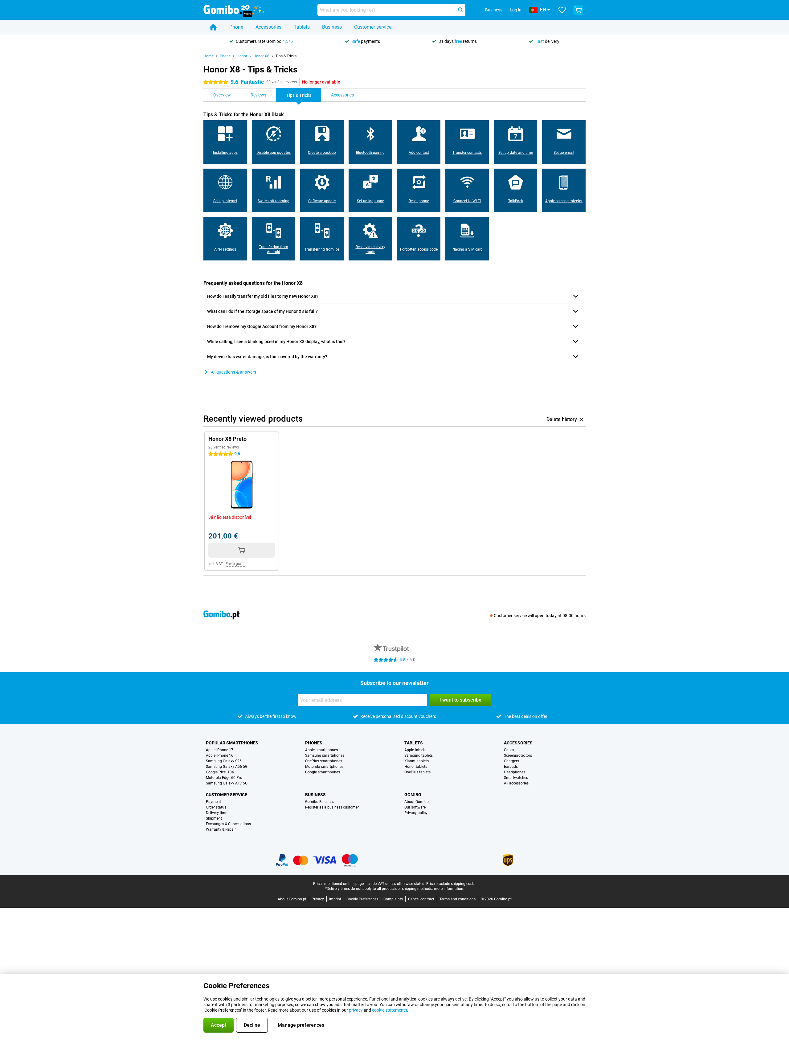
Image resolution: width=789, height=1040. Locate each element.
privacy (356, 1010)
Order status (216, 807)
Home (208, 56)
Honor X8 (261, 56)
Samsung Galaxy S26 (224, 761)
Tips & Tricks (286, 56)
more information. (449, 888)
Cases (509, 750)
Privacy (318, 899)
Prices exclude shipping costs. (451, 884)
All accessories (516, 783)
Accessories (268, 27)
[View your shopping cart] (578, 9)
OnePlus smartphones (323, 761)
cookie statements (389, 1010)
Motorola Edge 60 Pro (224, 778)
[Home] (213, 27)
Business (332, 27)
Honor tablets (415, 766)
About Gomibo (416, 802)
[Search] (460, 10)
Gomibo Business (319, 802)
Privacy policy (415, 813)
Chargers (511, 761)
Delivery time (216, 813)
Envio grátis (235, 564)
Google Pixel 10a (220, 772)
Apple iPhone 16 (219, 755)
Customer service (372, 27)
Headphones (514, 772)
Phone (236, 27)
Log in (515, 9)
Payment (213, 802)
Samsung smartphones (324, 755)
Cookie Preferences (362, 899)
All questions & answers (233, 372)
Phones (313, 742)
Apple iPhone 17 (219, 750)
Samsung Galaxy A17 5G (226, 783)
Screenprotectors (518, 755)
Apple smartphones (321, 750)
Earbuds (511, 766)
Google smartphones (322, 772)
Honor (242, 56)
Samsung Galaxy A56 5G (226, 766)
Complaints (393, 899)
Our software (415, 807)
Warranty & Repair (221, 829)
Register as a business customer (332, 807)
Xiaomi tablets (416, 761)
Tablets (302, 27)
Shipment (214, 818)
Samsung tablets (418, 755)
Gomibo (412, 794)
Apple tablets (415, 750)
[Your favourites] (562, 9)
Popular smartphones (232, 742)
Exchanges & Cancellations (228, 824)
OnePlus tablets (417, 772)
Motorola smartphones (324, 766)
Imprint (335, 899)
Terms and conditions (457, 899)
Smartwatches (516, 778)
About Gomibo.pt (292, 899)
